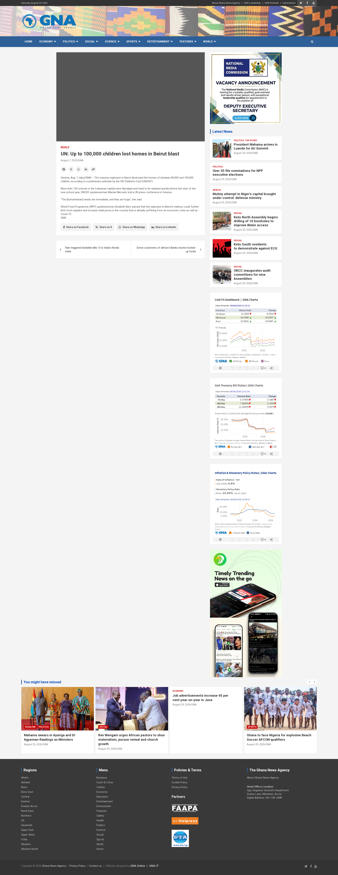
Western (26, 844)
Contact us (95, 865)
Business (101, 777)
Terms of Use (179, 777)
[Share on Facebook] (64, 169)
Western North (29, 849)
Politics (69, 41)
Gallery (100, 815)
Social (90, 41)
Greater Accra (29, 806)
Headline (30, 727)
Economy (46, 41)
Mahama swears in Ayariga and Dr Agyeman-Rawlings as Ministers (49, 737)
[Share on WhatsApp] (79, 169)
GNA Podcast (271, 3)
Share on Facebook (77, 227)
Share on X (105, 227)
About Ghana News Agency (226, 3)
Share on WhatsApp (134, 227)
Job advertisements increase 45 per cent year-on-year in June (200, 697)
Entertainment (158, 41)
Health (100, 820)
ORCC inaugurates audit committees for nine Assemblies (252, 274)
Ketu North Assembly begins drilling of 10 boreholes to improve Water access (256, 221)
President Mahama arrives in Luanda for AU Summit (256, 146)
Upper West (28, 834)
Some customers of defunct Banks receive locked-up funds (166, 249)
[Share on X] (71, 169)
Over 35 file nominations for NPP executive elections (238, 173)
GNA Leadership (252, 3)
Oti (22, 820)
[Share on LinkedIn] (86, 169)
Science (110, 41)
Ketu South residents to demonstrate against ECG (255, 246)
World (208, 41)
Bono (24, 787)
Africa (217, 190)
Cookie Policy (179, 782)
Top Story (251, 140)
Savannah (26, 825)
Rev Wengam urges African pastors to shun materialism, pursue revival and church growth (131, 739)
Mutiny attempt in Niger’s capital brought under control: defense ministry (244, 196)
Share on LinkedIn (165, 227)
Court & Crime (104, 782)
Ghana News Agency (54, 865)
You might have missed (42, 682)
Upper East (27, 830)
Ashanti (25, 782)
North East (27, 810)
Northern (26, 815)
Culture (100, 787)
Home (28, 41)
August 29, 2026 (243, 153)
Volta (24, 839)
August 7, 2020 (69, 160)
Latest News (222, 131)
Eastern (25, 801)
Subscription (289, 3)
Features (186, 41)
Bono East (27, 791)
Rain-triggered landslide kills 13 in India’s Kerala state (92, 249)
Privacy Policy (179, 787)
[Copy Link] (93, 169)
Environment (103, 806)
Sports (131, 41)
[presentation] (309, 682)
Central (25, 796)
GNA (81, 160)
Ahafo (24, 777)
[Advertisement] (130, 288)
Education (102, 796)
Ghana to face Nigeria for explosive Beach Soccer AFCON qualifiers (279, 737)
